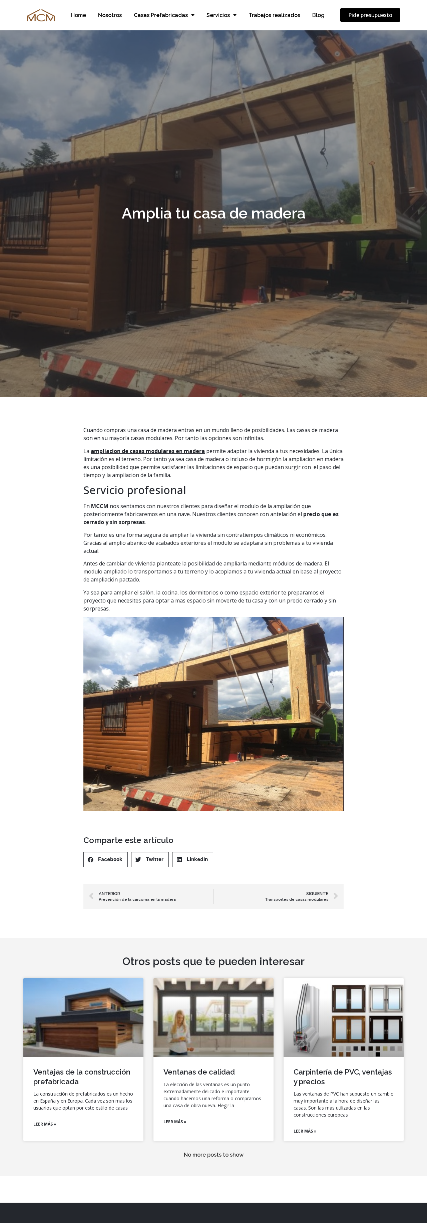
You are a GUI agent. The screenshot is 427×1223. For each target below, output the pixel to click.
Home (78, 15)
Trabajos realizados (274, 15)
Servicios (218, 15)
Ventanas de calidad (199, 1072)
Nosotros (110, 15)
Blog (318, 15)
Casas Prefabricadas (161, 15)
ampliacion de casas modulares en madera (148, 451)
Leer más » (44, 1124)
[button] (370, 15)
